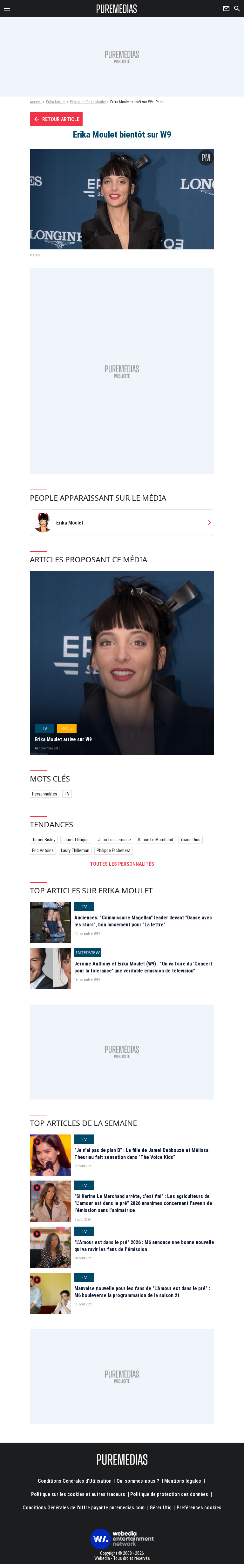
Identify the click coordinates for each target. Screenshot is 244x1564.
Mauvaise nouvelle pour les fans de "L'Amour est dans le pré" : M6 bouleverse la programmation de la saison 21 (142, 1291)
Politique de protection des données (169, 1494)
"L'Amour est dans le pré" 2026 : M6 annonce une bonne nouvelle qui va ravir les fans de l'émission (144, 1245)
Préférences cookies (199, 1508)
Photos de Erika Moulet (88, 102)
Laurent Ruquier (77, 839)
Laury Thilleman (75, 850)
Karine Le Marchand (155, 839)
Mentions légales (182, 1481)
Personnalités (44, 793)
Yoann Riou (190, 839)
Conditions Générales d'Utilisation (75, 1481)
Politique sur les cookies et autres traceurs (78, 1494)
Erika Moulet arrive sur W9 (63, 739)
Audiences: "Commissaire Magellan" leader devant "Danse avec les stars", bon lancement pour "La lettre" (143, 921)
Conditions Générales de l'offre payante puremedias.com (84, 1508)
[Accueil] (117, 8)
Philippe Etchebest (114, 850)
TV (67, 793)
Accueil (36, 102)
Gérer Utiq (161, 1508)
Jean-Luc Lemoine (114, 839)
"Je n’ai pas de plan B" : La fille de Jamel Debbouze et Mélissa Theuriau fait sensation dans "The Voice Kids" (141, 1153)
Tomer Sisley (43, 839)
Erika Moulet (55, 102)
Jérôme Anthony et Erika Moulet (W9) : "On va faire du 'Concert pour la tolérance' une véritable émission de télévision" (143, 967)
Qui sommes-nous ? (138, 1481)
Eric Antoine (43, 850)
